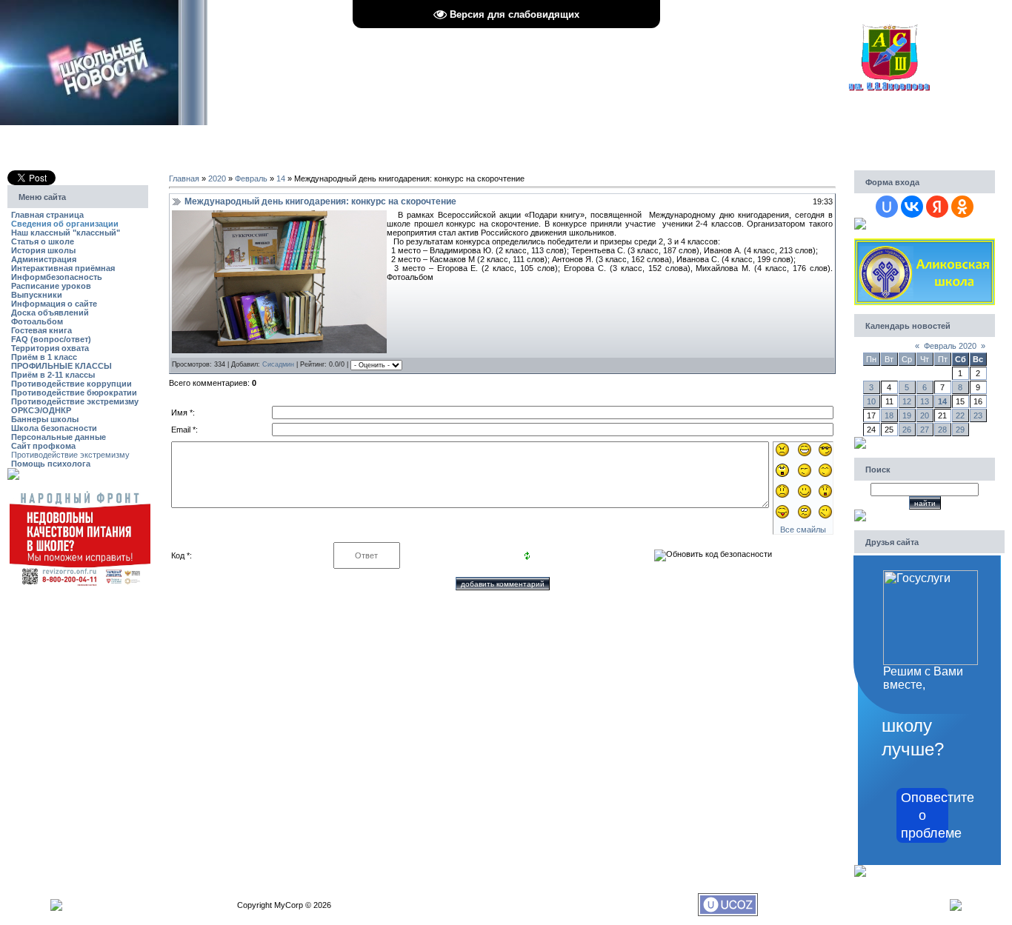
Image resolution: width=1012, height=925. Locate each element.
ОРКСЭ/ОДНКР (41, 410)
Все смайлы (803, 529)
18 (889, 415)
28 (942, 429)
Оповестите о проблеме (924, 815)
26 (906, 429)
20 (924, 415)
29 (960, 429)
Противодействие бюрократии (74, 392)
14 (280, 178)
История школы (43, 250)
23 (977, 415)
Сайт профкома (43, 445)
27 (924, 429)
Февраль (251, 178)
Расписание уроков (51, 285)
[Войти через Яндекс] (937, 207)
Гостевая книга (41, 330)
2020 (217, 178)
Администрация (43, 259)
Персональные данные (58, 437)
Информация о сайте (54, 303)
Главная (184, 178)
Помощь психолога (50, 463)
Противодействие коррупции (71, 383)
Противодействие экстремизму (75, 401)
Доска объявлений (50, 312)
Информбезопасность (56, 277)
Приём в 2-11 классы (53, 374)
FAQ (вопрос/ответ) (51, 339)
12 (906, 401)
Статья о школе (42, 241)
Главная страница (47, 214)
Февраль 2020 (950, 345)
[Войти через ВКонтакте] (912, 207)
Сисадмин (278, 364)
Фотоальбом (37, 321)
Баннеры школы (45, 419)
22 (960, 415)
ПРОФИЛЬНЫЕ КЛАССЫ (61, 365)
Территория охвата (50, 348)
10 (871, 401)
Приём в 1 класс (44, 357)
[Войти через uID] (887, 207)
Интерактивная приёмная (63, 268)
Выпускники (36, 294)
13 (924, 401)
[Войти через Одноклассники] (962, 207)
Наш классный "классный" (65, 232)
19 (906, 415)
